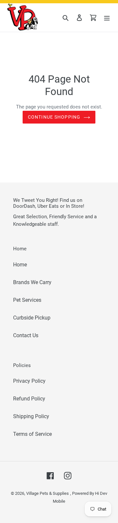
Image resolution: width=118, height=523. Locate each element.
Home (20, 265)
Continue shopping (54, 117)
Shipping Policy (31, 416)
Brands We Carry (32, 282)
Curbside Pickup (31, 318)
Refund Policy (29, 399)
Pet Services (27, 300)
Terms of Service (32, 434)
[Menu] (107, 17)
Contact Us (25, 335)
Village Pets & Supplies (47, 493)
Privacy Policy (29, 381)
